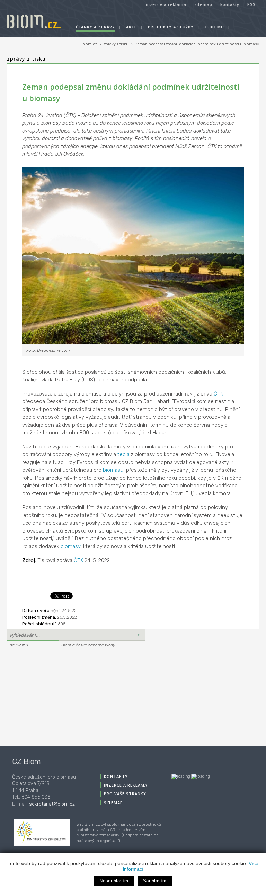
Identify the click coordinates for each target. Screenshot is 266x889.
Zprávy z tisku (26, 58)
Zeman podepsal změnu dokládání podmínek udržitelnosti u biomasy (197, 44)
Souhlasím (155, 880)
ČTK (218, 394)
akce (131, 26)
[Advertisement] (50, 696)
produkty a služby (171, 26)
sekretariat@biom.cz (52, 804)
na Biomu (19, 645)
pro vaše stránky (125, 793)
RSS (251, 4)
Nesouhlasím (113, 880)
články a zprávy (95, 26)
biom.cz (89, 44)
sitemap (203, 4)
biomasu (113, 470)
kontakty (229, 4)
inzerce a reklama (166, 4)
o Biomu (214, 26)
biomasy (70, 546)
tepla (123, 454)
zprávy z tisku (116, 44)
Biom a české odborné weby (88, 645)
